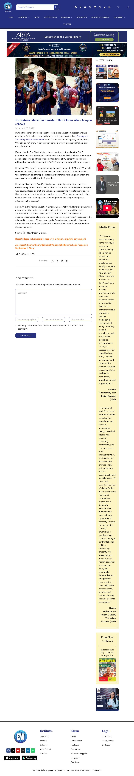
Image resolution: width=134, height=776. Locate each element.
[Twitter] (53, 261)
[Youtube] (85, 7)
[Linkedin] (95, 7)
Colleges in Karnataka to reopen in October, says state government (53, 238)
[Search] (56, 7)
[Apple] (105, 7)
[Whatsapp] (100, 7)
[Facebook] (76, 7)
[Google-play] (109, 7)
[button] (118, 7)
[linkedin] (62, 261)
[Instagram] (90, 7)
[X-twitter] (80, 7)
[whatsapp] (66, 261)
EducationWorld (48, 770)
